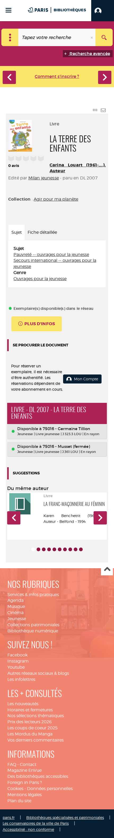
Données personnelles (50, 788)
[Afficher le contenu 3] (44, 549)
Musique (16, 606)
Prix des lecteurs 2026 (29, 721)
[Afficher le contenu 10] (81, 549)
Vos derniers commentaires (35, 740)
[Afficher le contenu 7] (65, 549)
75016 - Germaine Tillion (66, 428)
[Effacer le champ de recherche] (92, 37)
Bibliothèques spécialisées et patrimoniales (65, 817)
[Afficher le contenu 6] (60, 549)
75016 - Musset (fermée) (66, 446)
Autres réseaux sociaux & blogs (38, 673)
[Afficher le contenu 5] (54, 549)
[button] (102, 10)
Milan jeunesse (43, 177)
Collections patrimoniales (33, 624)
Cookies (15, 788)
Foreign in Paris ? (24, 782)
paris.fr (9, 817)
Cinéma (15, 612)
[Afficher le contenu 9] (75, 549)
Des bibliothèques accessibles (37, 776)
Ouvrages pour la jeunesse (40, 278)
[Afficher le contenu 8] (70, 549)
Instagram (18, 661)
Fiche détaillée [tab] (42, 232)
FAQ (11, 764)
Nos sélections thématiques (35, 715)
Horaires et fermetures (30, 709)
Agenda (15, 600)
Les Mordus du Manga (29, 733)
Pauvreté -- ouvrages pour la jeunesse (51, 254)
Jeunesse (16, 618)
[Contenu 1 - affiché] (33, 549)
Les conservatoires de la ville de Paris (36, 823)
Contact (28, 764)
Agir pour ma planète (56, 199)
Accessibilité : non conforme (28, 829)
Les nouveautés (22, 703)
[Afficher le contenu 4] (49, 549)
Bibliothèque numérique (32, 630)
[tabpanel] (57, 264)
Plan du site (19, 800)
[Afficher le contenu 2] (38, 549)
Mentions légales (24, 794)
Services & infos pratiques (33, 594)
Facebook (17, 655)
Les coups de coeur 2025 (32, 727)
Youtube (16, 667)
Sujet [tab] (16, 232)
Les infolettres (21, 679)
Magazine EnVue (24, 770)
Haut (107, 569)
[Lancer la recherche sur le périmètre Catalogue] (104, 37)
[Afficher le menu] (8, 10)
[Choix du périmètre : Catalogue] (10, 37)
